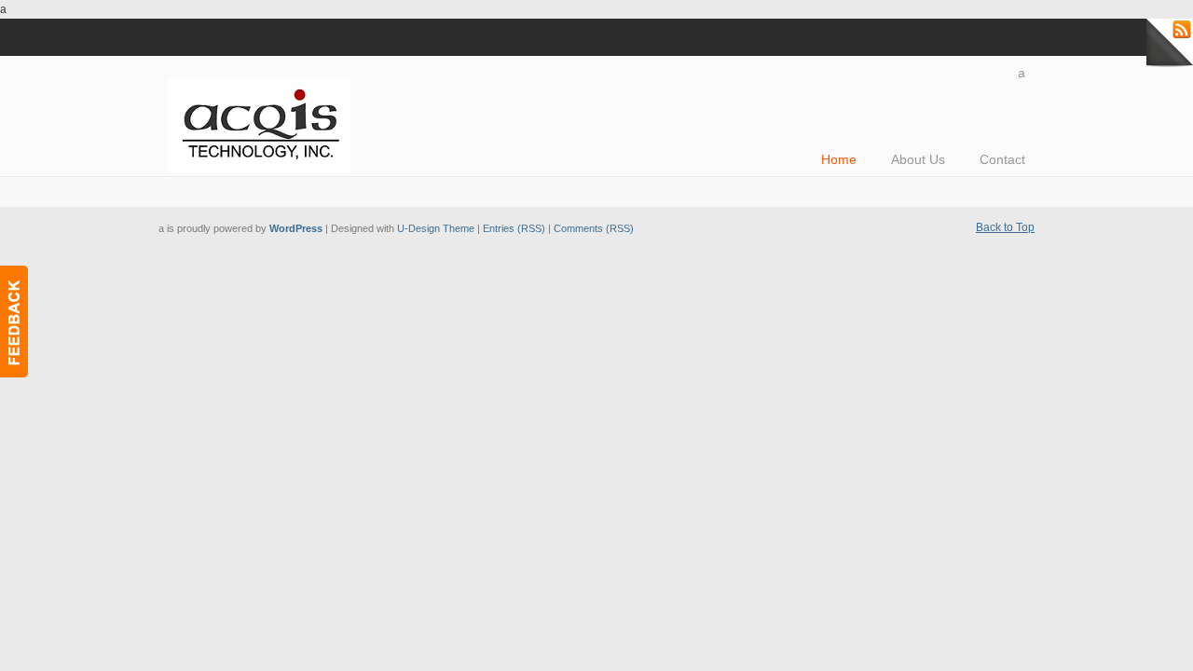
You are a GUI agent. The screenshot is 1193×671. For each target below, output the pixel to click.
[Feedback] (14, 321)
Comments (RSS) (594, 228)
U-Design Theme (435, 228)
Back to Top (1005, 227)
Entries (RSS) (514, 228)
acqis (265, 117)
